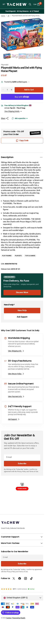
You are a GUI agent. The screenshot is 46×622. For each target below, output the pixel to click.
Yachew (8, 618)
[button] (4, 4)
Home (3, 16)
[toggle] (41, 156)
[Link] (22, 284)
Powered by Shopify (18, 618)
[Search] (29, 4)
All (8, 16)
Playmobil (4, 63)
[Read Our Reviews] (22, 11)
